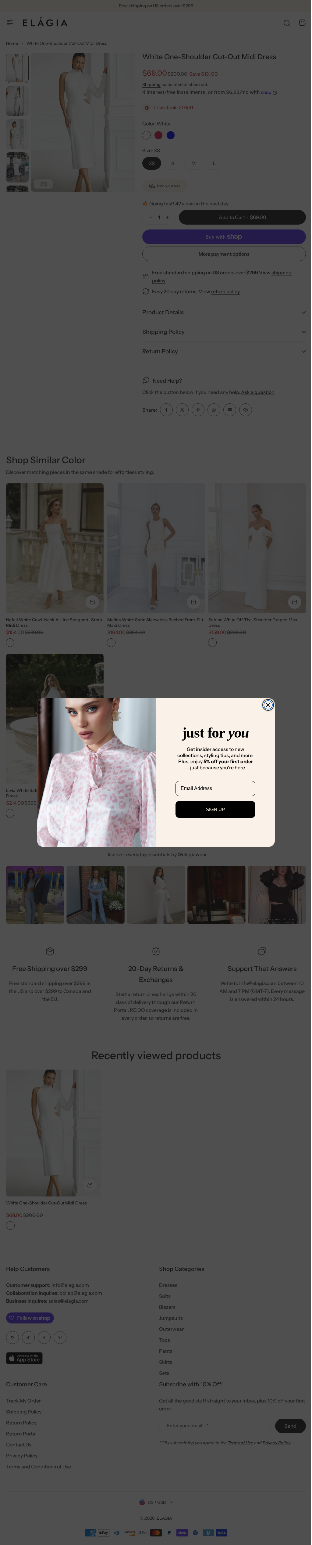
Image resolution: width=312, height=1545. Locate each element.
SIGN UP (213, 809)
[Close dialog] (266, 705)
